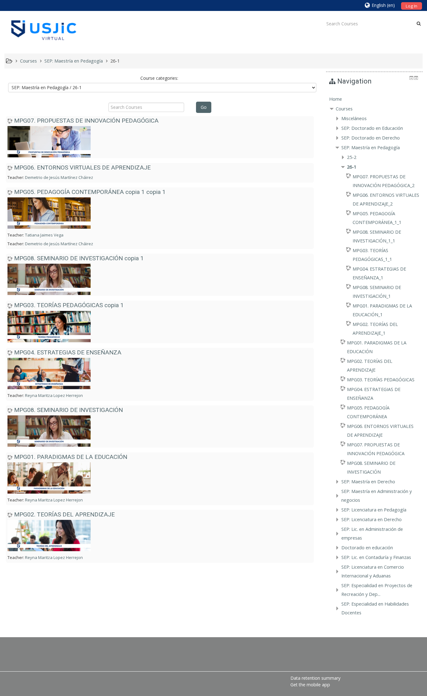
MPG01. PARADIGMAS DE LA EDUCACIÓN (70, 457)
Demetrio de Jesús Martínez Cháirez (59, 177)
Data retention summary (315, 678)
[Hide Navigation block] (411, 78)
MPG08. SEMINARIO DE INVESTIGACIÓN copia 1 (79, 258)
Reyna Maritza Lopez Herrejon (54, 395)
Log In (411, 6)
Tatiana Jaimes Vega (44, 235)
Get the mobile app (310, 685)
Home (335, 99)
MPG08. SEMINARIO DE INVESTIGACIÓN (68, 410)
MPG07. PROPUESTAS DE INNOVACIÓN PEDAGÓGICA (86, 121)
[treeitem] (374, 99)
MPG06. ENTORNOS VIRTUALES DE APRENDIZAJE (82, 167)
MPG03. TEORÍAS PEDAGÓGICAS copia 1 (69, 305)
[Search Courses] (418, 23)
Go (204, 107)
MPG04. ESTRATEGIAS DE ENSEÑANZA (67, 352)
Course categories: (159, 78)
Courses (344, 109)
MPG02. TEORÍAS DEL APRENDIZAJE (64, 514)
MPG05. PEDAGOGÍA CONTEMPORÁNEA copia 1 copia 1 (90, 192)
